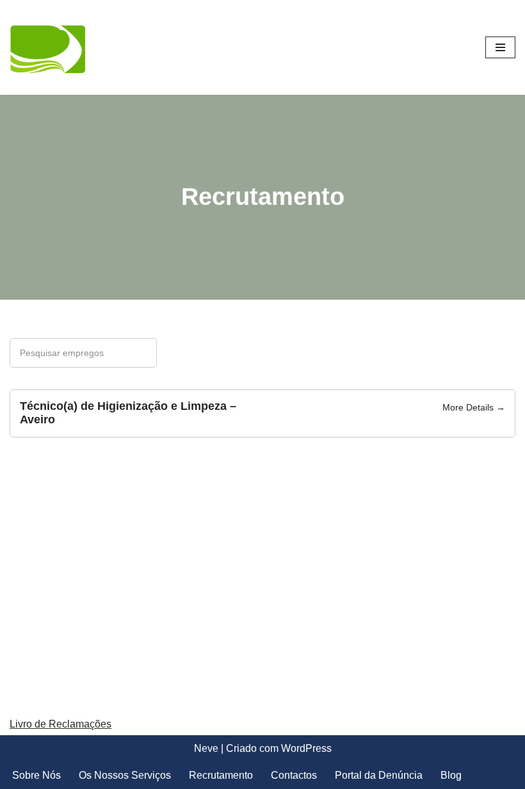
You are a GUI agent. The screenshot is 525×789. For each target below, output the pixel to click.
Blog (451, 775)
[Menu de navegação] (500, 47)
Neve (206, 748)
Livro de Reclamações (60, 724)
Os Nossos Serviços (125, 775)
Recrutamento (221, 775)
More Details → (473, 407)
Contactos (294, 775)
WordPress (306, 748)
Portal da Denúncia (379, 775)
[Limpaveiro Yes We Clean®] (48, 47)
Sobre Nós (36, 775)
